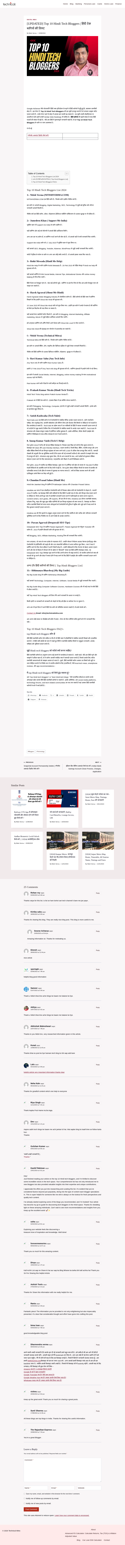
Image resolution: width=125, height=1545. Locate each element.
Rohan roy (35, 893)
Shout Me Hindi (55, 292)
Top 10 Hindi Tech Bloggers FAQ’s (45, 182)
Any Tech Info (57, 358)
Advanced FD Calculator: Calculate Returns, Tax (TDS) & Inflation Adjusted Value (90, 1534)
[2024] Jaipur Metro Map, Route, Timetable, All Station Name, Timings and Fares (97, 857)
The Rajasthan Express (41, 1430)
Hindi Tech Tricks (64, 390)
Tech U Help (57, 441)
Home (65, 4)
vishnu (34, 1391)
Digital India (31, 19)
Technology (40, 751)
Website (81, 1488)
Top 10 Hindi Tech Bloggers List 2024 (46, 176)
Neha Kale (35, 1083)
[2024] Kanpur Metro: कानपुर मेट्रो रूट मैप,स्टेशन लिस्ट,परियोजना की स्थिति (62, 857)
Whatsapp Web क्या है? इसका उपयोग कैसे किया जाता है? (43, 1380)
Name (27, 1488)
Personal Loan (89, 4)
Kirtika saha (36, 912)
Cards (99, 4)
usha (33, 1222)
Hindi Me (59, 480)
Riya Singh (36, 1102)
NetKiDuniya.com (34, 1361)
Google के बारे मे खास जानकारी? (34, 1372)
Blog (71, 4)
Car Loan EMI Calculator (92, 1540)
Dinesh (34, 950)
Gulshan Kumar (38, 1146)
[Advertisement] (62, 92)
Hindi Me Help (53, 261)
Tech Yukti (54, 415)
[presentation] (27, 798)
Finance (118, 4)
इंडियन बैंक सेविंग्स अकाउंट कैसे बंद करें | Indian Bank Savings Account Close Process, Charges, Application (83, 767)
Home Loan (108, 4)
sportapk (35, 969)
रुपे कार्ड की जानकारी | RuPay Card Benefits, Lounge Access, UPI (62, 815)
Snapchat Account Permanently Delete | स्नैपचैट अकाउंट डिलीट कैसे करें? (42, 766)
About (93, 1530)
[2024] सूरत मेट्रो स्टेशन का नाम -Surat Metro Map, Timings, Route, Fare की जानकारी (97, 797)
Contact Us (31, 613)
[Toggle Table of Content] (65, 173)
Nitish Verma (33, 33)
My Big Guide (62, 570)
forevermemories (38, 1243)
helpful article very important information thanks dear (44, 1072)
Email (54, 1488)
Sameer (34, 988)
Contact (107, 1540)
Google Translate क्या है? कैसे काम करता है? (39, 1375)
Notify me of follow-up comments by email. (42, 1498)
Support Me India (57, 220)
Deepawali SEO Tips (59, 522)
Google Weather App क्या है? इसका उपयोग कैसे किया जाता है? (45, 1378)
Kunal (33, 1045)
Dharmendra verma (39, 1344)
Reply (98, 893)
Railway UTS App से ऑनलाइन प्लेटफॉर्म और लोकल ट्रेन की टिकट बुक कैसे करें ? (26, 815)
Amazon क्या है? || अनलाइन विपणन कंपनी (37, 1369)
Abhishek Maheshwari (41, 1026)
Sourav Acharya (41, 931)
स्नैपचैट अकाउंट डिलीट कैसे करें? (38, 135)
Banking (78, 4)
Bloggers (31, 751)
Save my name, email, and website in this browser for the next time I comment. (53, 1494)
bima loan (35, 1325)
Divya (33, 1263)
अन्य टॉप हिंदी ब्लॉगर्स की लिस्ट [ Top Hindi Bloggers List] (50, 179)
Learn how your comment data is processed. (72, 1515)
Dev (32, 1122)
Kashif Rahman (38, 1168)
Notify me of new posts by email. (38, 1503)
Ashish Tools (37, 1284)
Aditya (34, 1007)
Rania (33, 1303)
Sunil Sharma (37, 1411)
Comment (29, 1460)
